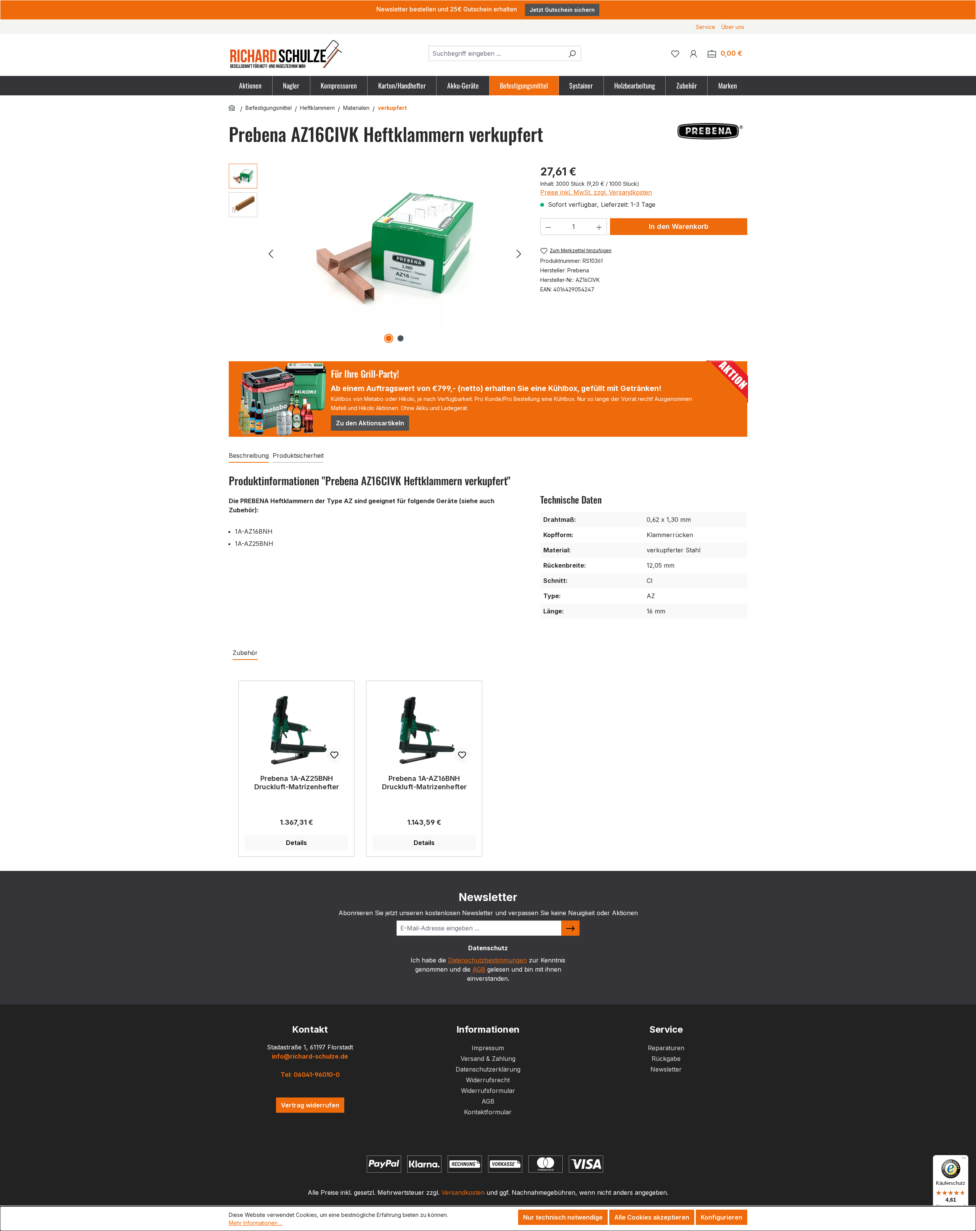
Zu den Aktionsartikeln (370, 423)
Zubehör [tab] (245, 653)
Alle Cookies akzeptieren (651, 1217)
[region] (377, 253)
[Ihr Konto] (693, 53)
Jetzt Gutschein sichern (562, 9)
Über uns (732, 27)
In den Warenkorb (678, 226)
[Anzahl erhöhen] (599, 226)
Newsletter (666, 1069)
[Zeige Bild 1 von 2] (389, 338)
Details (296, 842)
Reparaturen (666, 1048)
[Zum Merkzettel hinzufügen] (334, 755)
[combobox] (496, 53)
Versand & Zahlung (488, 1058)
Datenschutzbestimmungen (487, 960)
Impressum (488, 1048)
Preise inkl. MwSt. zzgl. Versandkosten (596, 192)
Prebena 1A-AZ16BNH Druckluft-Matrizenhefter (424, 782)
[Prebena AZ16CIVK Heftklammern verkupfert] (395, 246)
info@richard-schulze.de (310, 1056)
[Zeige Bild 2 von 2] (401, 338)
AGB (478, 969)
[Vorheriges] (270, 253)
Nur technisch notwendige (563, 1217)
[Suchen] (572, 53)
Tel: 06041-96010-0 (310, 1074)
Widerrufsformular (488, 1090)
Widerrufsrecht (488, 1080)
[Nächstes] (519, 253)
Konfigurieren (721, 1217)
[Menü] (963, 1159)
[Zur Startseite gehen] (286, 53)
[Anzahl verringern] (548, 226)
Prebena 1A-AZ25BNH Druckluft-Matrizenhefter (296, 782)
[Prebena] (709, 131)
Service (705, 27)
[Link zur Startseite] (233, 108)
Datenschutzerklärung (488, 1069)
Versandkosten (463, 1192)
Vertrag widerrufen (310, 1105)
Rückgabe (666, 1058)
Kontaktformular (488, 1112)
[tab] (249, 456)
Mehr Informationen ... (256, 1223)
